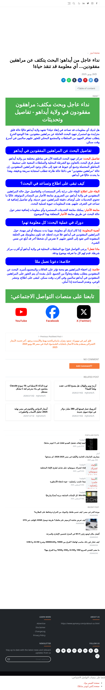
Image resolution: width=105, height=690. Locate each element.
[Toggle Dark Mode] (79, 3)
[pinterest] (80, 650)
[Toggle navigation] (69, 3)
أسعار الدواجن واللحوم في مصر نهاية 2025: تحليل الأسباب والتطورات (30, 410)
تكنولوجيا (83, 440)
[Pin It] (85, 80)
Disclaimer (40, 627)
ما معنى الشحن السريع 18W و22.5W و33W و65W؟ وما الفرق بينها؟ (72, 550)
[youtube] (74, 650)
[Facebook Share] (96, 80)
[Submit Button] (9, 659)
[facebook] (96, 3)
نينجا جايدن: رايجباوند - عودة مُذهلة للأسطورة (68, 481)
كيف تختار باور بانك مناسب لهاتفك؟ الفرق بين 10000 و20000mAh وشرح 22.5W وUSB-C (63, 542)
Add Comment (83, 366)
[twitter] (88, 3)
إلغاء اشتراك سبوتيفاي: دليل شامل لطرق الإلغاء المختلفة (63, 467)
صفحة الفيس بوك (92, 682)
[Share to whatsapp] (69, 80)
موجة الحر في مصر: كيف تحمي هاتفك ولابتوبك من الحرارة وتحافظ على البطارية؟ (67, 512)
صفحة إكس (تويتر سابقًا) (89, 686)
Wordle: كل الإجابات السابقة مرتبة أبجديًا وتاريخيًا (66, 495)
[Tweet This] (91, 80)
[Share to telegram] (63, 80)
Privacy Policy (39, 635)
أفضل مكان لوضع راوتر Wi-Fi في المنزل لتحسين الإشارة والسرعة (73, 534)
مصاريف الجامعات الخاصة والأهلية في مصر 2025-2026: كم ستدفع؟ (72, 456)
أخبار (98, 453)
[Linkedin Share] (80, 80)
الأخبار (63, 214)
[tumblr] (91, 650)
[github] (97, 656)
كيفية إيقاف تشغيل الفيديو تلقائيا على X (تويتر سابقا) (65, 443)
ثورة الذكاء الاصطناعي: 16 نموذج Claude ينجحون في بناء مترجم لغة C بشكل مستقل (28, 388)
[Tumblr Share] (74, 80)
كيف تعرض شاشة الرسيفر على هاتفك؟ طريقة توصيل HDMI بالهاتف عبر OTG (54, 520)
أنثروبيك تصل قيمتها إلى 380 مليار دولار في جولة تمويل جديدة (78, 410)
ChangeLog (40, 631)
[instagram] (92, 3)
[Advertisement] (52, 29)
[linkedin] (83, 3)
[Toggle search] (73, 3)
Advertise (41, 623)
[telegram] (96, 650)
